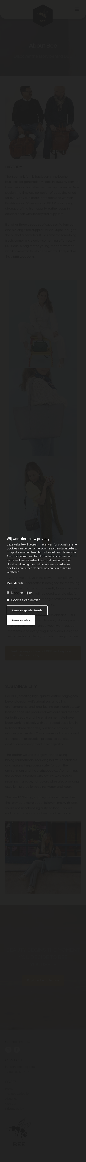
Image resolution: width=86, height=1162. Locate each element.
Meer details (15, 583)
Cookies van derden (25, 600)
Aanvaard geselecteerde (27, 610)
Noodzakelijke (21, 593)
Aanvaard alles (21, 620)
